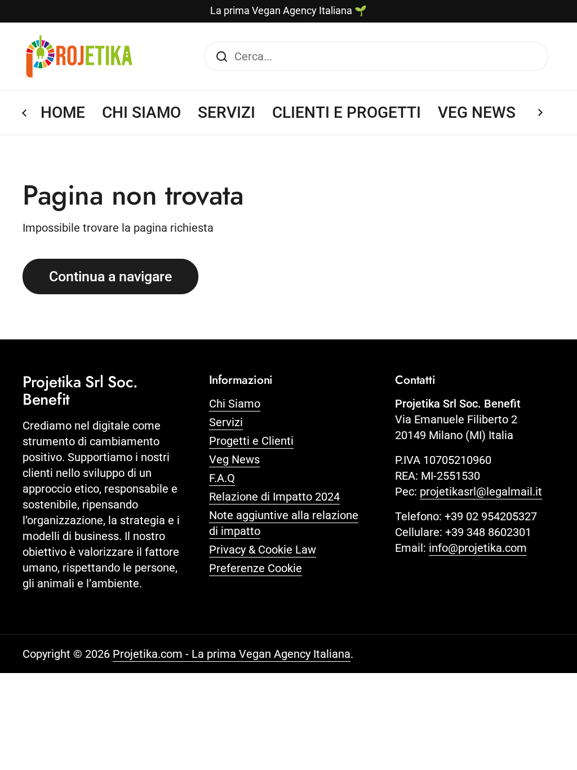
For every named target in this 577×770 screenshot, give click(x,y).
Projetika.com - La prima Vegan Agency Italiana (231, 654)
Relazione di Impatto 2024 (274, 496)
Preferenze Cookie (255, 568)
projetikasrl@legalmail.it (481, 491)
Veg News (234, 459)
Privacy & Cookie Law (262, 549)
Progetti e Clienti (251, 441)
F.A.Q (222, 478)
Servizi (226, 422)
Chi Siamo (234, 403)
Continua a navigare (110, 276)
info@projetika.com (478, 548)
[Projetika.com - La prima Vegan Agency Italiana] (79, 56)
